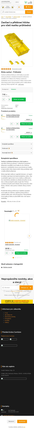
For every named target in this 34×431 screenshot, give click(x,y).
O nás (6, 313)
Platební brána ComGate (8, 336)
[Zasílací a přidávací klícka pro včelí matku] (3, 129)
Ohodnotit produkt (17, 69)
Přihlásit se (24, 288)
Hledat (29, 12)
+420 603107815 (5, 1)
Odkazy (7, 322)
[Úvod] (7, 7)
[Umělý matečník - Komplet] (17, 228)
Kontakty (7, 320)
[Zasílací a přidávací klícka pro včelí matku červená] (3, 116)
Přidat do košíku (19, 99)
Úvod (2, 16)
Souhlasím (22, 421)
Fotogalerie (8, 318)
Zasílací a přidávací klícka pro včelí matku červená (13, 115)
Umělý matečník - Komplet (12, 244)
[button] (13, 257)
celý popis (21, 84)
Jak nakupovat (8, 315)
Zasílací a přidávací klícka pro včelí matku (13, 128)
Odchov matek (16, 16)
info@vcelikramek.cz (8, 415)
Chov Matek (8, 16)
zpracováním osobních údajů (16, 291)
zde (24, 427)
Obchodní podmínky (10, 317)
